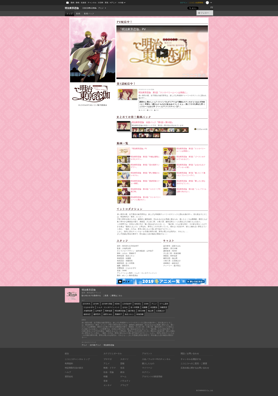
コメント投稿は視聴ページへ (162, 77)
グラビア (124, 385)
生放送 (83, 2)
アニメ (101, 8)
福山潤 (150, 311)
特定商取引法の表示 (74, 367)
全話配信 (153, 307)
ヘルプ (68, 372)
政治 (122, 372)
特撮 (106, 376)
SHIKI (146, 304)
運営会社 (69, 376)
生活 (122, 367)
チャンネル (92, 2)
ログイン (183, 2)
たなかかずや (89, 307)
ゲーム (123, 376)
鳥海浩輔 (139, 314)
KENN (117, 304)
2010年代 (86, 304)
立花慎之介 (160, 311)
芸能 (122, 363)
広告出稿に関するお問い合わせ (195, 367)
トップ (69, 13)
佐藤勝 (144, 307)
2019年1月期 (107, 304)
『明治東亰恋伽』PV (139, 149)
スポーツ (124, 359)
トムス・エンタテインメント (108, 307)
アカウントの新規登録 (152, 376)
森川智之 (131, 311)
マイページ (147, 367)
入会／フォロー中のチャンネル (156, 359)
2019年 (96, 304)
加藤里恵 (163, 307)
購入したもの (148, 363)
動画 (72, 2)
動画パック (89, 13)
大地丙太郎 (88, 311)
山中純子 (98, 311)
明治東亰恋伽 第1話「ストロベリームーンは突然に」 (163, 92)
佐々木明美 (135, 307)
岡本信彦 (108, 311)
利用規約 (69, 363)
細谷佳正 (87, 314)
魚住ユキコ (129, 314)
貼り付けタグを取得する (91, 295)
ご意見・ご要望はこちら (112, 295)
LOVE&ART (127, 304)
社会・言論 (109, 372)
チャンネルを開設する (191, 359)
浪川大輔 (141, 311)
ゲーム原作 (164, 304)
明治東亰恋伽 (72, 8)
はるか (125, 307)
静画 (77, 2)
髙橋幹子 (118, 314)
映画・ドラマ (110, 367)
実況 (106, 2)
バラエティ (125, 381)
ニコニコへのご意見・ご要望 (194, 363)
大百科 (100, 2)
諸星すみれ (107, 314)
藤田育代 (97, 314)
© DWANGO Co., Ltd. (204, 390)
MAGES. (138, 304)
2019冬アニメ (95, 345)
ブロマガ (108, 359)
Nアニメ (113, 2)
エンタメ (108, 385)
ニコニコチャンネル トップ (77, 359)
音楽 (106, 381)
